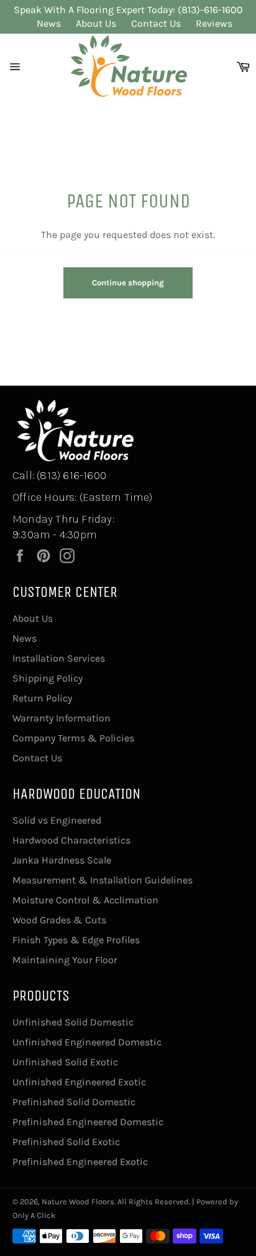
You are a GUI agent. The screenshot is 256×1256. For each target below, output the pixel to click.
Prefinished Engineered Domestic (87, 1122)
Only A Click (33, 1215)
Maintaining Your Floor (64, 960)
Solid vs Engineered (56, 820)
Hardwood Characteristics (71, 840)
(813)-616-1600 (210, 10)
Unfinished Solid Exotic (65, 1062)
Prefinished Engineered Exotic (80, 1162)
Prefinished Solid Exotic (66, 1142)
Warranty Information (61, 718)
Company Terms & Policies (73, 738)
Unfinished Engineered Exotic (79, 1082)
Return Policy (42, 698)
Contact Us (156, 23)
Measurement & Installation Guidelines (102, 880)
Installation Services (58, 658)
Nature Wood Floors (78, 1201)
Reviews (214, 23)
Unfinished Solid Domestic (73, 1022)
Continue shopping (128, 282)
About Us (96, 23)
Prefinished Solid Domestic (73, 1102)
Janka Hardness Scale (61, 860)
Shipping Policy (47, 678)
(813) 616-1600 (71, 475)
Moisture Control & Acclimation (85, 900)
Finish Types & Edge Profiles (76, 940)
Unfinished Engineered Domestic (87, 1042)
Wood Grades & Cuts (59, 920)
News (49, 23)
